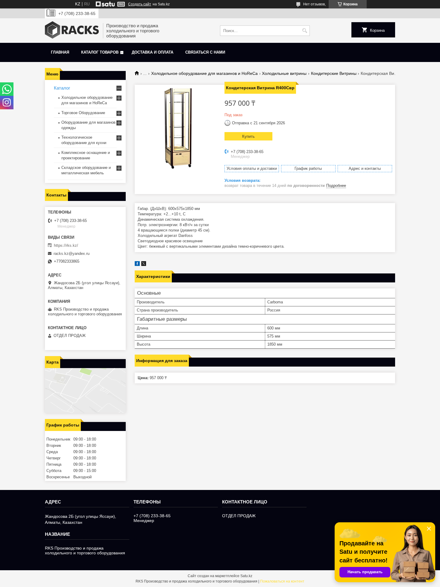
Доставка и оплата (152, 52)
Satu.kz (246, 576)
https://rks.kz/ (66, 245)
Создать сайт (139, 4)
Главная (60, 52)
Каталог (62, 87)
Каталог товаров (100, 52)
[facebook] (137, 264)
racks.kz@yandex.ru (71, 253)
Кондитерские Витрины (333, 73)
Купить (248, 136)
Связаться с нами (205, 52)
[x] (143, 264)
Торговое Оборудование (83, 113)
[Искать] (304, 30)
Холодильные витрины (284, 73)
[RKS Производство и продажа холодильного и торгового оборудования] (72, 30)
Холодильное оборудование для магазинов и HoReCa (204, 73)
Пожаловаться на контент (282, 581)
